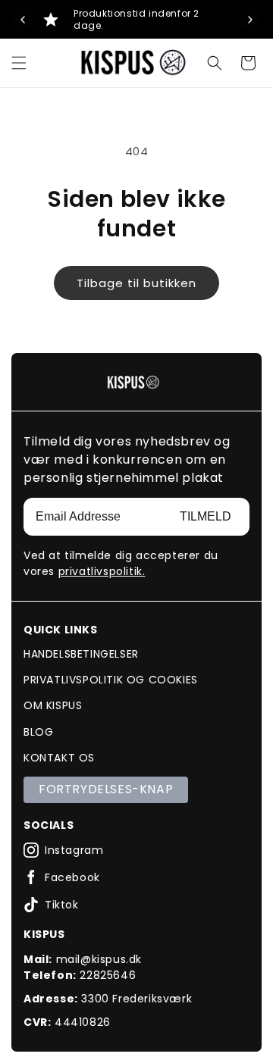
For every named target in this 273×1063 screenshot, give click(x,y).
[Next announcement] (250, 19)
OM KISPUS (53, 705)
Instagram (74, 850)
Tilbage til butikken (136, 283)
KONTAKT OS (59, 757)
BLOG (38, 731)
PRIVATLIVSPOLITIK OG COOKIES (111, 679)
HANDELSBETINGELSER (81, 653)
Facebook (72, 877)
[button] (19, 63)
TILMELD (205, 516)
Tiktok (62, 904)
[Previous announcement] (22, 19)
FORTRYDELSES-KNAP (106, 789)
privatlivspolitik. (102, 571)
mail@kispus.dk (99, 959)
